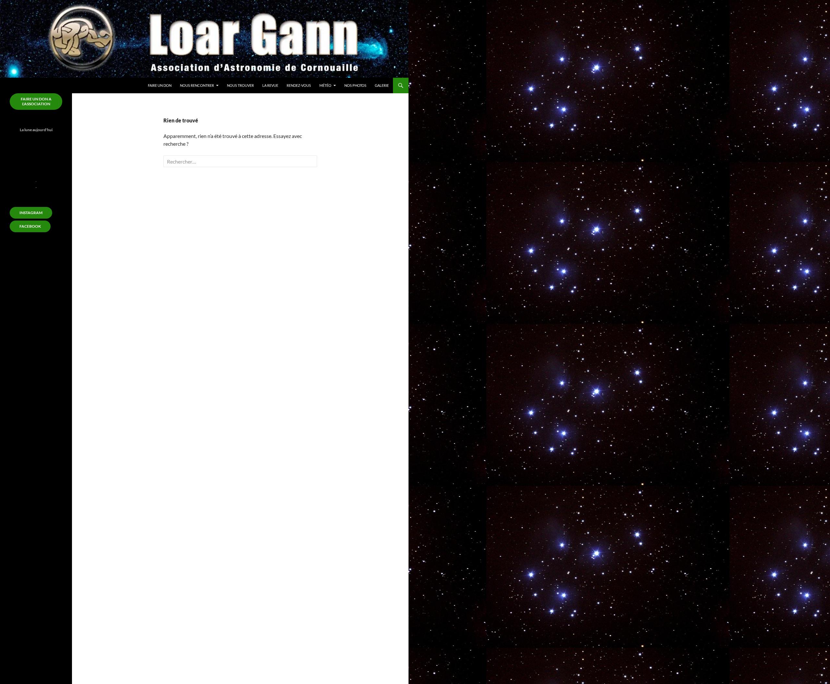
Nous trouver (240, 85)
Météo (325, 85)
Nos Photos (355, 85)
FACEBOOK (30, 226)
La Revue (270, 85)
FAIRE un (36, 101)
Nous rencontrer (197, 85)
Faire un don (160, 85)
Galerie (382, 85)
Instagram (30, 212)
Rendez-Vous (299, 85)
